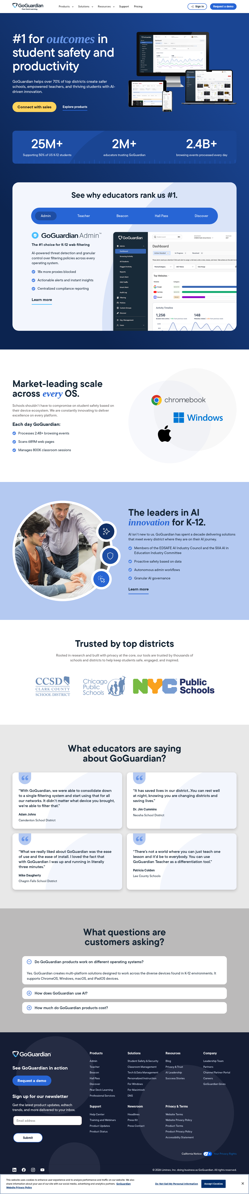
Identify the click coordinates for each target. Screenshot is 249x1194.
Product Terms (174, 1126)
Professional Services (102, 1096)
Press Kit (133, 1120)
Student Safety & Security (143, 1061)
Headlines (133, 1114)
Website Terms (174, 1114)
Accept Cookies (213, 1184)
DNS (130, 1096)
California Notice (192, 1154)
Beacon (94, 1072)
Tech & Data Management (143, 1072)
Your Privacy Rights (225, 1154)
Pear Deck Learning (101, 1090)
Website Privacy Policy (179, 1120)
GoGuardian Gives (214, 1084)
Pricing (138, 6)
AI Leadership (174, 1072)
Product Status (99, 1131)
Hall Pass (95, 1078)
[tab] (46, 216)
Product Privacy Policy (179, 1131)
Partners (208, 1067)
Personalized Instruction (142, 1078)
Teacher (95, 1067)
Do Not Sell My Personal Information (176, 1184)
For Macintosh (136, 1090)
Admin (93, 1061)
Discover (95, 1084)
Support (124, 6)
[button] (67, 6)
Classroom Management (142, 1067)
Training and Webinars (103, 1120)
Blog (168, 1061)
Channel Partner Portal (216, 1072)
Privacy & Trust (174, 1067)
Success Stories (175, 1078)
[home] (34, 6)
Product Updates (100, 1126)
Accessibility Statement (180, 1137)
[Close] (242, 1183)
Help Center (97, 1114)
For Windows (135, 1084)
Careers (208, 1078)
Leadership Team (213, 1061)
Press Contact (136, 1126)
